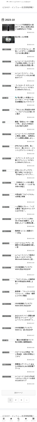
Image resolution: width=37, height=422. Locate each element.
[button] (33, 310)
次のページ (18, 393)
